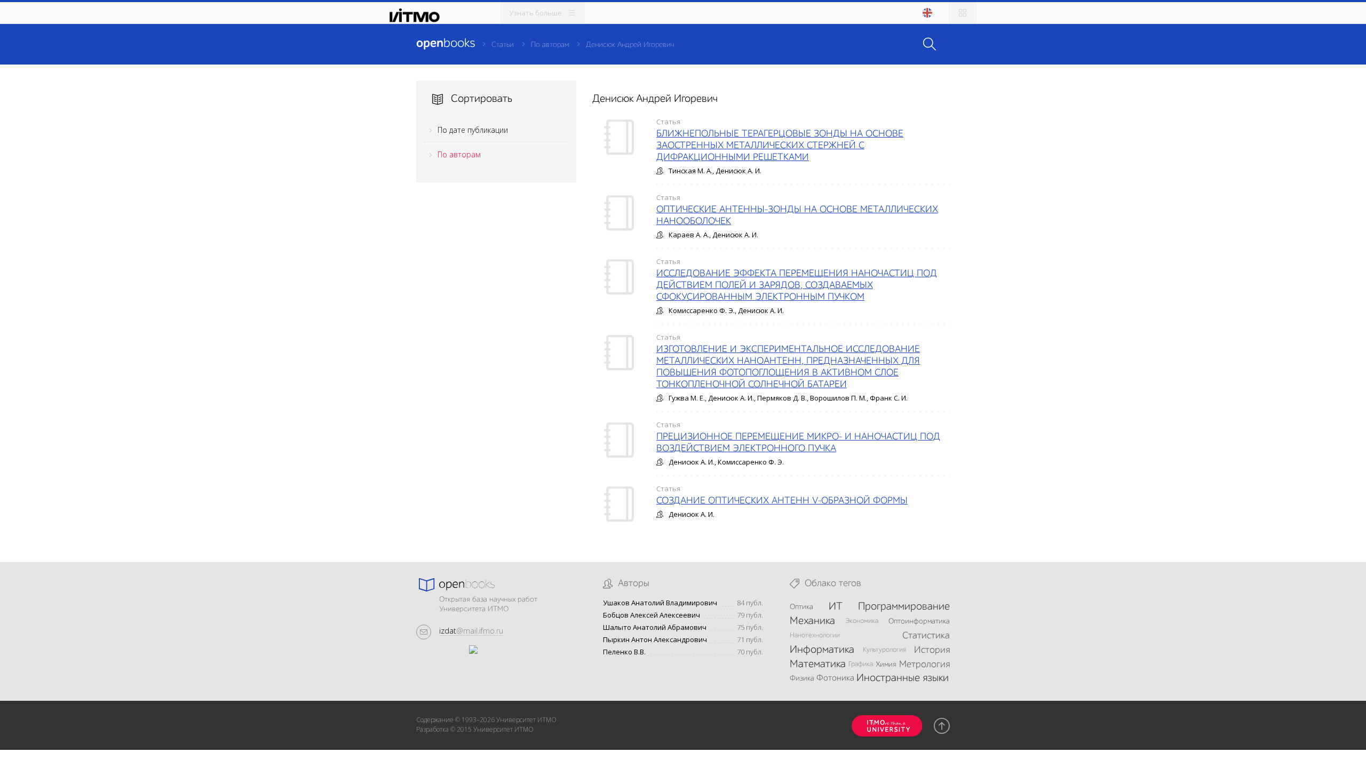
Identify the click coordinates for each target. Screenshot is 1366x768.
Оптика (801, 607)
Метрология (924, 664)
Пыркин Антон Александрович (655, 639)
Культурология (884, 649)
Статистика (926, 636)
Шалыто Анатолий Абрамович (654, 627)
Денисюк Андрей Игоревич (630, 45)
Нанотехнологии (815, 635)
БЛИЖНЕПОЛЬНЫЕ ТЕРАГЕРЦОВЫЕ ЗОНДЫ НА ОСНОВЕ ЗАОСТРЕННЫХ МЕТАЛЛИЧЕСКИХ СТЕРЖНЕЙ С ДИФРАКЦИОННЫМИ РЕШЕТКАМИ (779, 145)
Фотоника (835, 678)
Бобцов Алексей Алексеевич (651, 615)
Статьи (502, 45)
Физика (802, 678)
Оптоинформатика (919, 621)
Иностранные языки (902, 678)
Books (445, 43)
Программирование (904, 607)
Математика (818, 664)
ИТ (836, 607)
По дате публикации (473, 130)
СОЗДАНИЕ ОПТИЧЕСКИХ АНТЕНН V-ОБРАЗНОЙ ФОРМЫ (782, 501)
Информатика (822, 650)
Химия (886, 664)
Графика (860, 664)
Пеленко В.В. (624, 652)
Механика (812, 621)
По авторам (550, 45)
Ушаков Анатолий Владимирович (660, 602)
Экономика (861, 621)
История (932, 650)
